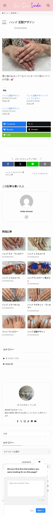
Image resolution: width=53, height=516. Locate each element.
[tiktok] (28, 421)
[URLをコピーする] (45, 164)
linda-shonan (26, 211)
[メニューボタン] (5, 5)
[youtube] (35, 421)
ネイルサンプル (12, 358)
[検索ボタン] (48, 5)
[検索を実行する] (48, 433)
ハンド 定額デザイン (11, 95)
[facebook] (17, 421)
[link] (26, 217)
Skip (32, 510)
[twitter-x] (21, 421)
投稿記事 (9, 28)
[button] (8, 164)
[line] (31, 421)
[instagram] (24, 421)
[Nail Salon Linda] (26, 5)
